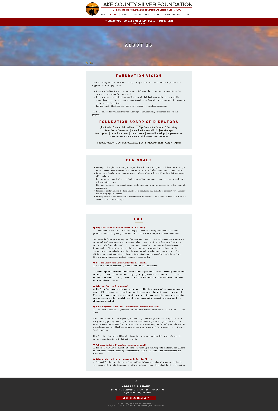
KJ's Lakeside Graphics (155, 406)
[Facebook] (136, 382)
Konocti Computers (137, 406)
